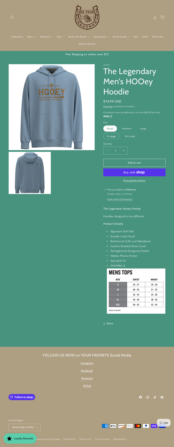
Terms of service (102, 439)
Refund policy (70, 439)
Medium (128, 129)
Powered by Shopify (51, 439)
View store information (120, 199)
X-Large (111, 136)
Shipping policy (120, 439)
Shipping (107, 106)
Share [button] (110, 323)
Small (110, 128)
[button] (12, 17)
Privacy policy (86, 439)
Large (145, 129)
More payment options (134, 180)
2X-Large (132, 137)
